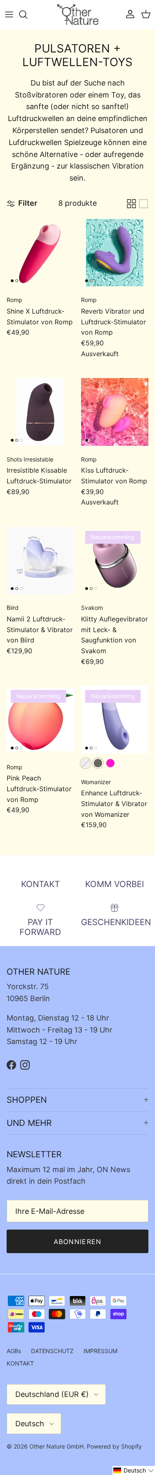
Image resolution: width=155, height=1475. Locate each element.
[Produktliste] (143, 204)
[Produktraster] (131, 204)
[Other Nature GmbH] (77, 14)
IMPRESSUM (100, 1350)
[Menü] (9, 14)
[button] (133, 1470)
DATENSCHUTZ (52, 1350)
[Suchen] (27, 14)
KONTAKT (20, 1363)
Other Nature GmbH (56, 1446)
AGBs (14, 1350)
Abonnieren (78, 1241)
